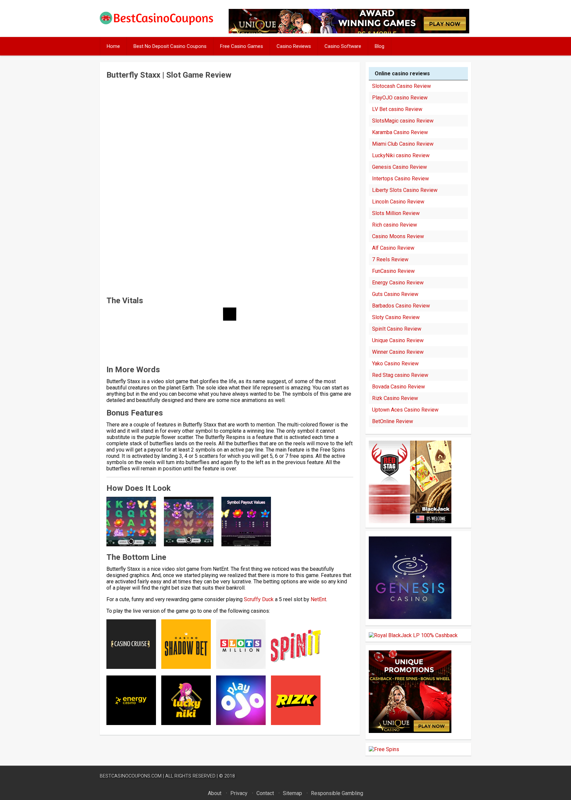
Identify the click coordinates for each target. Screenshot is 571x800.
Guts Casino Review (395, 294)
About (214, 793)
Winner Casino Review (398, 352)
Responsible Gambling (337, 793)
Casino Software (342, 46)
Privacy (238, 793)
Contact (265, 793)
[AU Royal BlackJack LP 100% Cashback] (413, 635)
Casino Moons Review (398, 236)
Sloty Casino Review (396, 317)
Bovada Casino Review (398, 386)
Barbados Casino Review (401, 306)
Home (113, 46)
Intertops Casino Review (400, 178)
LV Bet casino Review (397, 109)
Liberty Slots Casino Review (405, 190)
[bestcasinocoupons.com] (162, 23)
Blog (379, 46)
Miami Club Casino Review (403, 144)
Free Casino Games (241, 46)
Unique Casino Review (398, 340)
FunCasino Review (393, 271)
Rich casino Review (394, 225)
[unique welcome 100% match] (410, 521)
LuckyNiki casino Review (401, 155)
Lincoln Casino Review (398, 202)
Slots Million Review (396, 213)
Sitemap (292, 793)
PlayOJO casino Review (400, 97)
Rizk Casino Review (395, 398)
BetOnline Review (392, 421)
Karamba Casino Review (400, 132)
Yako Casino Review (395, 363)
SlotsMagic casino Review (403, 121)
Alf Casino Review (393, 248)
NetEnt (318, 599)
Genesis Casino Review (399, 167)
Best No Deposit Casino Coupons (170, 46)
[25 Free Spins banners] (384, 749)
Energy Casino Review (398, 282)
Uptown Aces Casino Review (405, 410)
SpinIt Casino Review (396, 329)
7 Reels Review (390, 259)
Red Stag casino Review (400, 375)
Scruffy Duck (259, 599)
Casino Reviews (294, 46)
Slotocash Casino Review (401, 86)
